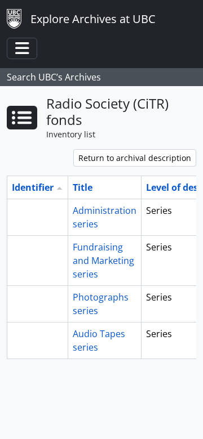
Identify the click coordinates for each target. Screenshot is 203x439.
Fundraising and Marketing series (103, 260)
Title (82, 187)
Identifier (33, 187)
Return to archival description (134, 158)
